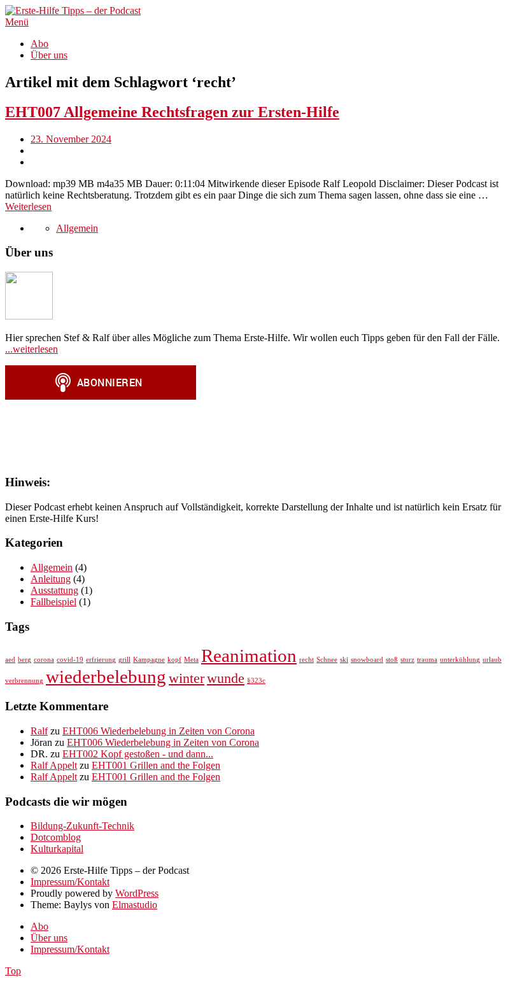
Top (13, 970)
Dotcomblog (56, 837)
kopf (174, 659)
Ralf (39, 731)
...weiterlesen (31, 349)
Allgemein (77, 228)
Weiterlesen (28, 206)
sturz (407, 659)
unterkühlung (460, 659)
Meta (191, 659)
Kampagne (149, 659)
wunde (225, 678)
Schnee (326, 659)
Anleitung (51, 578)
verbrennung (24, 680)
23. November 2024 (71, 139)
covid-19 (70, 659)
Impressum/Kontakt (70, 881)
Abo (39, 43)
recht (306, 659)
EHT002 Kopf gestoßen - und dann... (137, 753)
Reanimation (249, 655)
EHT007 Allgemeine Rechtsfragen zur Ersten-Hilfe (172, 112)
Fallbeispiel (53, 601)
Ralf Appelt (54, 765)
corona (44, 659)
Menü (17, 22)
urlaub (492, 659)
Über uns (49, 55)
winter (186, 678)
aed (10, 659)
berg (24, 659)
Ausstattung (54, 590)
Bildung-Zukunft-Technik (82, 825)
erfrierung (101, 659)
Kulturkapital (57, 848)
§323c (256, 680)
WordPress (137, 893)
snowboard (367, 659)
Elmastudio (134, 904)
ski (344, 659)
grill (124, 659)
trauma (427, 659)
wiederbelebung (106, 676)
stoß (392, 659)
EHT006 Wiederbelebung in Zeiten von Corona (158, 731)
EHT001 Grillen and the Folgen (156, 765)
